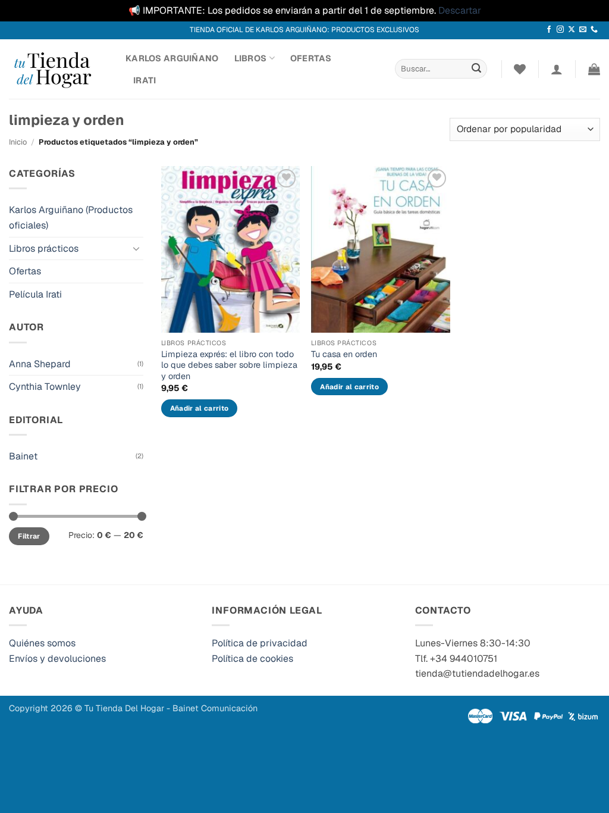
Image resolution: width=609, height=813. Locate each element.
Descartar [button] (459, 10)
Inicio (18, 142)
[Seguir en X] (571, 30)
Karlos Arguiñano (172, 58)
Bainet (23, 456)
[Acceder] (557, 69)
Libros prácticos (44, 248)
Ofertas (310, 58)
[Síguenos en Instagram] (560, 30)
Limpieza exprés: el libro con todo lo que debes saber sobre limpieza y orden (229, 365)
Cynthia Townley (45, 386)
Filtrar (29, 536)
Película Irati (35, 294)
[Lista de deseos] (520, 69)
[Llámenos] (594, 30)
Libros (250, 58)
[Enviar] (476, 69)
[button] (594, 69)
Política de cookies (252, 658)
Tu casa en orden (344, 354)
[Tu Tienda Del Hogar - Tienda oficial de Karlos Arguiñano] (58, 69)
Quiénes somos (42, 643)
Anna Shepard (40, 364)
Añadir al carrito (199, 408)
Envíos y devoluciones (57, 658)
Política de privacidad (259, 643)
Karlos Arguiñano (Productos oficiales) (71, 218)
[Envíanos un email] (582, 30)
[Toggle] (136, 248)
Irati (144, 80)
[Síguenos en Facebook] (549, 30)
